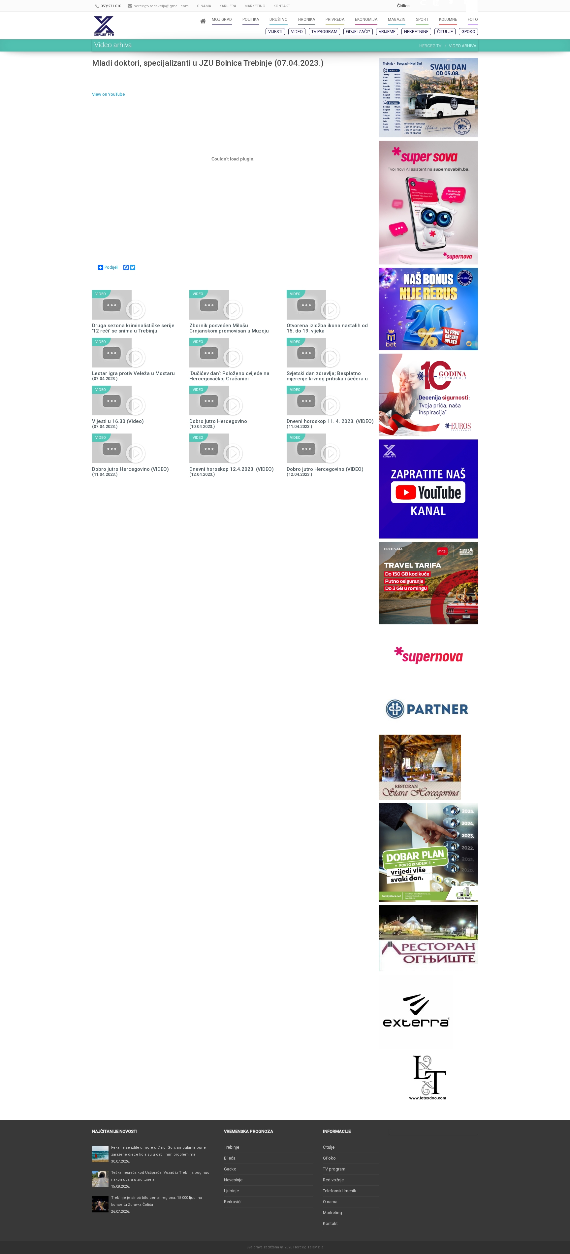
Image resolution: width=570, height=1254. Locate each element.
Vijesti (275, 31)
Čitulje (445, 31)
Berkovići (232, 1201)
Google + (419, 6)
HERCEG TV (430, 45)
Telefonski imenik (339, 1190)
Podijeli (111, 267)
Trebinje (231, 1147)
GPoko (468, 31)
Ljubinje (231, 1190)
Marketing (332, 1212)
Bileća (230, 1158)
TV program (324, 31)
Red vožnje (333, 1179)
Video (297, 31)
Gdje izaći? (358, 31)
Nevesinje (233, 1179)
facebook (459, 6)
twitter (446, 6)
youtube (432, 6)
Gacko (230, 1169)
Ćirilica (403, 5)
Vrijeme (387, 31)
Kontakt (330, 1223)
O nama (330, 1201)
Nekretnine (416, 31)
